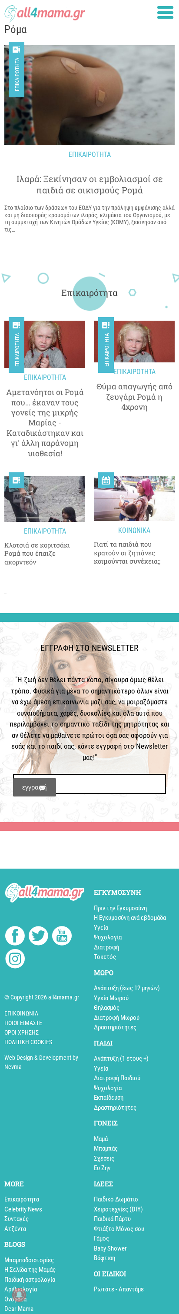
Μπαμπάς (106, 1148)
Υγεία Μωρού (111, 998)
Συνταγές (16, 1219)
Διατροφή (106, 947)
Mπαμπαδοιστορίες (29, 1260)
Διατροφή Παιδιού (117, 1078)
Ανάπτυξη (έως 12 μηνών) (127, 988)
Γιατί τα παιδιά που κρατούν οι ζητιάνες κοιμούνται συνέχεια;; (127, 552)
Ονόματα (15, 1299)
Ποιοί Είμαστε (23, 1022)
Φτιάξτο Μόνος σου (119, 1229)
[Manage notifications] (19, 1295)
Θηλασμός (106, 1008)
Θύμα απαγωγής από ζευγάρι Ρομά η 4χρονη (134, 397)
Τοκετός (105, 957)
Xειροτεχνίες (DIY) (118, 1209)
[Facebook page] (15, 937)
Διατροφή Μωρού (116, 1018)
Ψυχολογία (108, 937)
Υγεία (101, 928)
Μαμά (101, 1139)
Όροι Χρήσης (21, 1032)
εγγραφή (34, 787)
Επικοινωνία (21, 1013)
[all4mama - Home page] (44, 11)
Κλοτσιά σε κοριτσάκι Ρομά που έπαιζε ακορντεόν (37, 553)
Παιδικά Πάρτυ (112, 1219)
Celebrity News (23, 1209)
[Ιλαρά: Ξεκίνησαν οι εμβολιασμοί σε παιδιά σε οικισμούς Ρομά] (89, 95)
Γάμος (101, 1238)
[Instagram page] (15, 960)
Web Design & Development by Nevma (41, 1062)
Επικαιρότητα (17, 74)
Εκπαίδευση (108, 1098)
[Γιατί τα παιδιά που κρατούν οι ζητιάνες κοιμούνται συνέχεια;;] (134, 498)
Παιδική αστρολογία (29, 1280)
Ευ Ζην (102, 1168)
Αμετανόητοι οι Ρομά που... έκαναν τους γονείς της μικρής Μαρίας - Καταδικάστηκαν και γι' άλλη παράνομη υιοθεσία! (45, 422)
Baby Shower (110, 1248)
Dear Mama (18, 1309)
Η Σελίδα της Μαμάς (30, 1270)
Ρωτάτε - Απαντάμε (119, 1289)
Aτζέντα (15, 1229)
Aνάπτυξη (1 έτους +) (121, 1058)
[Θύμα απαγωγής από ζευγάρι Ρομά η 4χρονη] (134, 341)
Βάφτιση (104, 1258)
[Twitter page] (38, 937)
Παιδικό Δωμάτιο (116, 1199)
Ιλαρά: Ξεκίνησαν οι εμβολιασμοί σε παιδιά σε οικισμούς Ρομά (90, 184)
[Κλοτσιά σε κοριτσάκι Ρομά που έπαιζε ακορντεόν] (44, 499)
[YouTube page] (62, 937)
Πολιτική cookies (28, 1042)
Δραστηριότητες (115, 1027)
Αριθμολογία (20, 1289)
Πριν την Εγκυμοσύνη (120, 908)
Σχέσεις (104, 1158)
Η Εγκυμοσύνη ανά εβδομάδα (130, 918)
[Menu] (165, 12)
